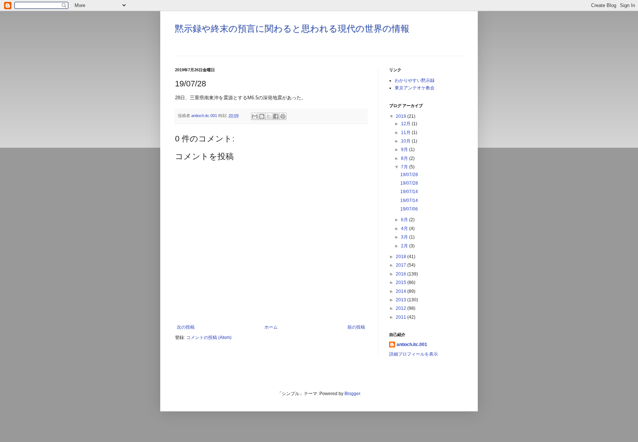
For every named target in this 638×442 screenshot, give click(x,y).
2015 (401, 282)
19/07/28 (409, 174)
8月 (405, 158)
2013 (401, 299)
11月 (406, 132)
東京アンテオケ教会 (415, 87)
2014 (401, 291)
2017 (401, 265)
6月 (405, 219)
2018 (401, 256)
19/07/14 (409, 191)
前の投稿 (356, 327)
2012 (401, 308)
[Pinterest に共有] (283, 116)
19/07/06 (409, 209)
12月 (406, 123)
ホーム (271, 327)
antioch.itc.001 (412, 344)
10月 (406, 141)
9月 (405, 149)
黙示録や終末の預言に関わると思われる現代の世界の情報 (292, 29)
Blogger (352, 393)
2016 (401, 274)
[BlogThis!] (261, 116)
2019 (401, 116)
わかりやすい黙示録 (415, 80)
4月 (405, 228)
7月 (405, 166)
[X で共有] (268, 116)
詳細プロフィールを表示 (413, 354)
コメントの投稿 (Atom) (208, 337)
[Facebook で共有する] (275, 116)
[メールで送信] (254, 116)
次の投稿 (186, 327)
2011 (401, 317)
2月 (405, 246)
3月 (405, 237)
